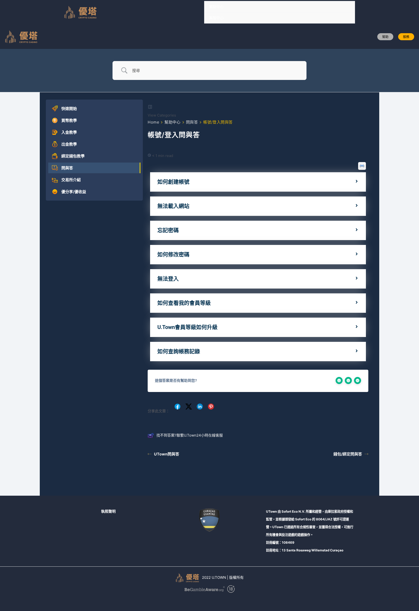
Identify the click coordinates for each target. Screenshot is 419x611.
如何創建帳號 (173, 182)
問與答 (192, 122)
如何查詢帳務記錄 (178, 351)
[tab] (258, 182)
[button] (385, 36)
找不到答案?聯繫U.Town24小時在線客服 (189, 435)
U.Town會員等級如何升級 (187, 327)
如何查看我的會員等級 (184, 303)
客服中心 (216, 18)
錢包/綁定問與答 (347, 454)
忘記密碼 (168, 230)
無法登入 (168, 279)
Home (153, 122)
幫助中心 (216, 6)
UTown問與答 (166, 454)
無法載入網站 (173, 206)
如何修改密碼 (173, 254)
